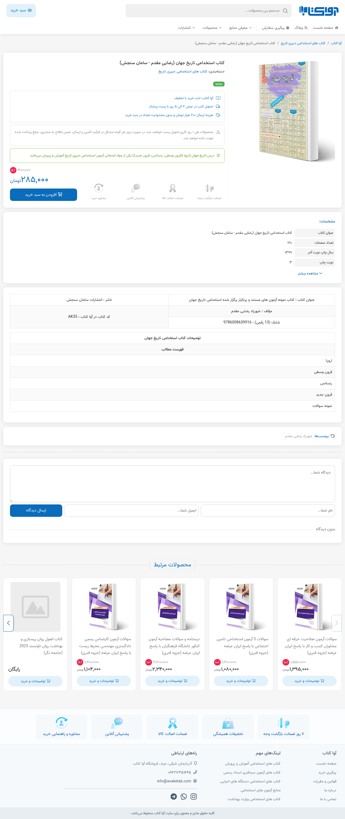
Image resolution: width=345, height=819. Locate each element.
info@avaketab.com (174, 781)
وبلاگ (299, 28)
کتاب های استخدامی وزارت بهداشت (254, 799)
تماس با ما (328, 799)
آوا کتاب (336, 43)
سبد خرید (19, 10)
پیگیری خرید (327, 772)
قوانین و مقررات (324, 781)
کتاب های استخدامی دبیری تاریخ (303, 43)
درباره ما (330, 790)
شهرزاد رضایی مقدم (298, 436)
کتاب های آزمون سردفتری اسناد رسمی (252, 772)
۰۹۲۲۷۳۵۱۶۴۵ (179, 772)
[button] (337, 623)
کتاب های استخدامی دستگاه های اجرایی (250, 781)
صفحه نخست (323, 28)
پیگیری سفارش (274, 28)
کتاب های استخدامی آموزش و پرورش (253, 764)
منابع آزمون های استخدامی (261, 790)
